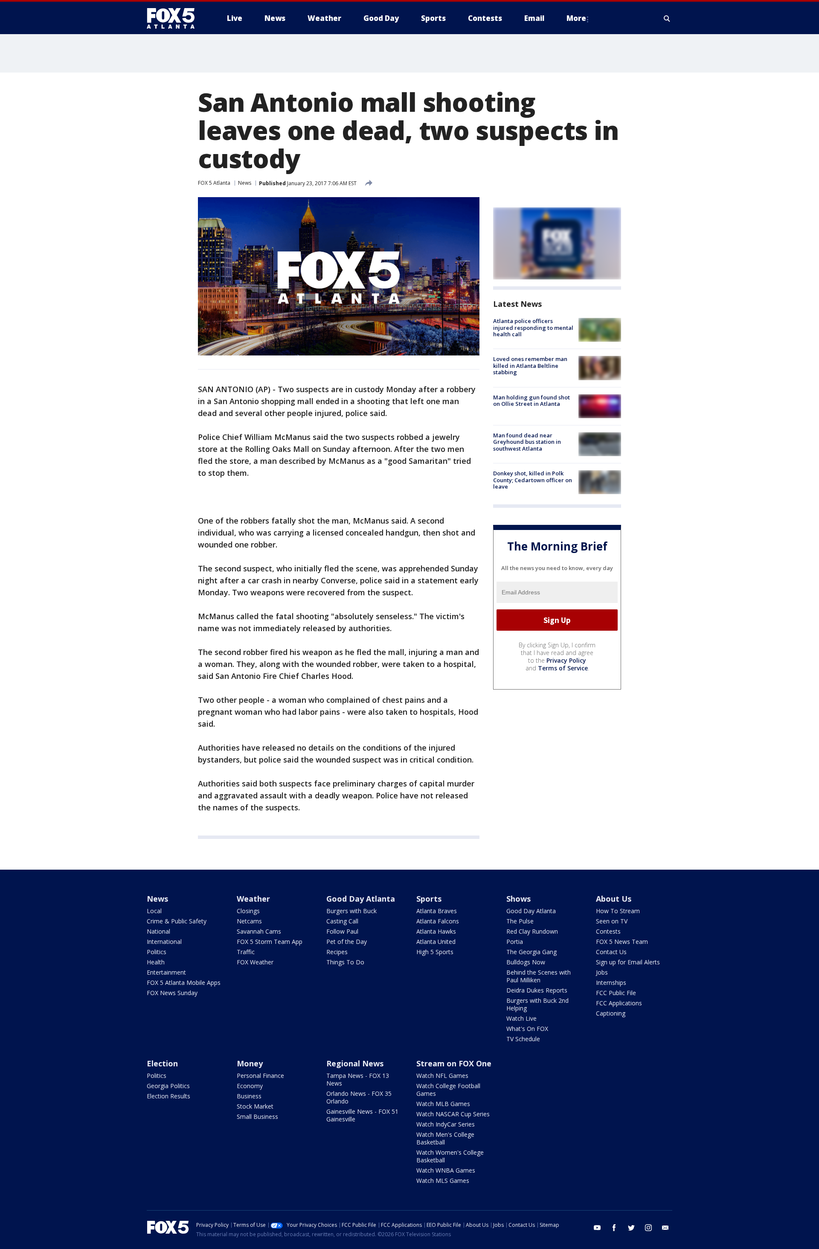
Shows (518, 899)
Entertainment (166, 972)
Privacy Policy (566, 660)
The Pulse (520, 921)
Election (162, 1063)
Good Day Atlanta (360, 899)
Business (249, 1096)
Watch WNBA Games (445, 1170)
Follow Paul (342, 931)
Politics (156, 952)
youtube (597, 1227)
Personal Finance (260, 1075)
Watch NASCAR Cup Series (453, 1114)
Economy (250, 1086)
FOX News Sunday (172, 993)
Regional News (354, 1063)
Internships (611, 982)
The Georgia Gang (531, 952)
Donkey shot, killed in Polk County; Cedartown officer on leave (532, 479)
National (158, 931)
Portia (514, 941)
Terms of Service (563, 668)
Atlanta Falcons (437, 921)
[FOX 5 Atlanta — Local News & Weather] (175, 18)
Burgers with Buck (351, 911)
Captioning (610, 1013)
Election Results (168, 1096)
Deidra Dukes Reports (536, 990)
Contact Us (611, 952)
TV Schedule (523, 1039)
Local (154, 911)
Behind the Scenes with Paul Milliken (538, 976)
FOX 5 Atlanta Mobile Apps (184, 982)
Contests (608, 931)
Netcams (249, 921)
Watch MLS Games (442, 1180)
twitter (631, 1227)
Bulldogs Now (525, 962)
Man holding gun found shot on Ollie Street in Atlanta (531, 400)
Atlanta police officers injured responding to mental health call (533, 327)
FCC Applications (619, 1003)
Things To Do (345, 962)
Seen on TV (611, 921)
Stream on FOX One (453, 1063)
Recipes (337, 952)
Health (156, 962)
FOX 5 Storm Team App (269, 941)
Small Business (257, 1116)
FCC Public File (616, 993)
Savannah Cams (259, 931)
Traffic (246, 952)
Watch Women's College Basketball (450, 1156)
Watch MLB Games (443, 1104)
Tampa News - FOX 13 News (357, 1079)
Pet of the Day (346, 941)
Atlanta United (436, 941)
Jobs (602, 972)
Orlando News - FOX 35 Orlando (359, 1097)
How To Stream (618, 911)
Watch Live (521, 1018)
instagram (648, 1227)
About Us (613, 899)
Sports (428, 899)
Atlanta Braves (436, 911)
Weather (253, 899)
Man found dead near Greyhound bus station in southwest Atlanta (527, 441)
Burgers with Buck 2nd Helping (537, 1004)
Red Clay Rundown (532, 931)
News (244, 182)
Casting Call (342, 921)
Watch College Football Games (448, 1090)
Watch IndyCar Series (445, 1124)
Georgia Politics (168, 1086)
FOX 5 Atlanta (214, 182)
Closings (248, 911)
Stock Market (255, 1106)
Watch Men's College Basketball (445, 1138)
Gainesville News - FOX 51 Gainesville (362, 1115)
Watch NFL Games (442, 1075)
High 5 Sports (434, 952)
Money (250, 1063)
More (576, 18)
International (164, 941)
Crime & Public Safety (176, 921)
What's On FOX (527, 1029)
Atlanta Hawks (436, 931)
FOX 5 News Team (622, 941)
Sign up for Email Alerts (628, 962)
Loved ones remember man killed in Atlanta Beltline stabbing (530, 365)
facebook (614, 1227)
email (665, 1227)
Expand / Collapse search (667, 18)
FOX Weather (255, 962)
